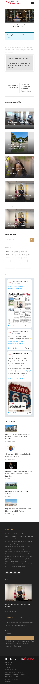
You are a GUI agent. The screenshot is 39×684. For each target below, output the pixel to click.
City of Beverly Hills (16, 17)
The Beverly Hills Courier (20, 283)
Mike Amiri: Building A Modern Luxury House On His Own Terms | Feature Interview (18, 474)
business (24, 261)
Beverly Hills (9, 251)
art (13, 258)
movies (8, 258)
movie (18, 254)
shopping (24, 264)
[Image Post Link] (11, 428)
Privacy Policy (10, 669)
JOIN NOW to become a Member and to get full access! (19, 65)
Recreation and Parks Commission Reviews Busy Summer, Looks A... (17, 146)
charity (8, 264)
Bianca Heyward (20, 24)
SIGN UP (19, 637)
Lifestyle (17, 20)
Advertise (8, 665)
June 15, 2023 (10, 479)
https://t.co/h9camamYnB (15, 341)
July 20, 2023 (11, 441)
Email (7, 630)
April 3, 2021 (20, 26)
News (24, 20)
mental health (16, 261)
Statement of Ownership (14, 672)
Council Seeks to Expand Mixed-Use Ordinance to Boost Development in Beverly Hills (17, 436)
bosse (23, 254)
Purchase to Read (13, 63)
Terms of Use (10, 667)
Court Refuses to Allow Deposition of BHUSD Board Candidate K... (17, 171)
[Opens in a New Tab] (7, 572)
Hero (16, 251)
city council (24, 251)
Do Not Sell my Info (12, 677)
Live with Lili (16, 264)
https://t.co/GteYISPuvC (15, 289)
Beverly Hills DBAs (11, 679)
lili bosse (25, 258)
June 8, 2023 (10, 496)
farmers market (10, 267)
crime (29, 254)
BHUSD (7, 254)
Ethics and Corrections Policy (16, 674)
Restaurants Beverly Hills (23, 267)
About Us (8, 662)
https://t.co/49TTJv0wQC (15, 286)
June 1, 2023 (10, 514)
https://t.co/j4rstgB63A (24, 371)
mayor (18, 258)
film (13, 254)
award (8, 261)
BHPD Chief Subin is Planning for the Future (17, 605)
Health (28, 17)
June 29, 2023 (11, 459)
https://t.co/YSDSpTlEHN (15, 343)
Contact (8, 681)
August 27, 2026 (11, 611)
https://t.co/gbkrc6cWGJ (15, 378)
